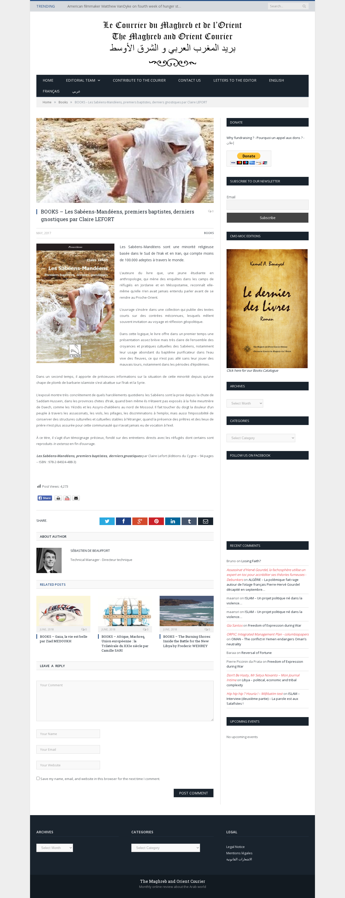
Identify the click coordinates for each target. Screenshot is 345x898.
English (276, 80)
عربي (76, 91)
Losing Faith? (251, 561)
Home (48, 80)
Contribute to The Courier (139, 80)
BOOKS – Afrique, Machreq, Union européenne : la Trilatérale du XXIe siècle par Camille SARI (125, 643)
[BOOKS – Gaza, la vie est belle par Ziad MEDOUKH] (63, 613)
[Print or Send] (68, 499)
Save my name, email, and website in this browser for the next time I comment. (100, 778)
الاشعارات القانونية (239, 859)
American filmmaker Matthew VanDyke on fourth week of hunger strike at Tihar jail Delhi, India (125, 6)
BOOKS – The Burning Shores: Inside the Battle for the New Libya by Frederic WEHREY (187, 641)
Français (51, 91)
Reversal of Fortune (256, 652)
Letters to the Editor (234, 80)
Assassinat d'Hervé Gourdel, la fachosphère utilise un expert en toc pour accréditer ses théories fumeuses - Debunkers (266, 575)
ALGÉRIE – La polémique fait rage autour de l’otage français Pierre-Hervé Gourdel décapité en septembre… (263, 584)
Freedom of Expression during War (274, 625)
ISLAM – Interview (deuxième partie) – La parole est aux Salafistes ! (263, 698)
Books (209, 233)
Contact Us (189, 80)
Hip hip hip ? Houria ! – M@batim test (255, 693)
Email (231, 197)
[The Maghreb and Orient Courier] (172, 42)
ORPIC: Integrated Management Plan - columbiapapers (268, 634)
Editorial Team (80, 80)
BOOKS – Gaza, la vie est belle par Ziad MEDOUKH (63, 638)
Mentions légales (239, 853)
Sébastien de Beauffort (90, 550)
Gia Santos (234, 625)
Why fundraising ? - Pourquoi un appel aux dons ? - (265, 137)
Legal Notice (235, 846)
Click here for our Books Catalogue (252, 370)
